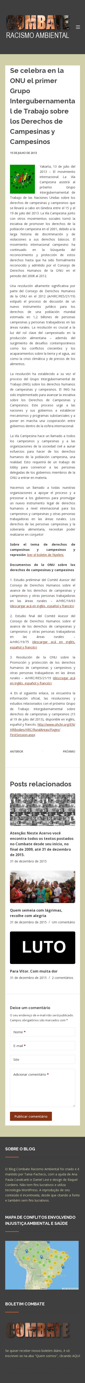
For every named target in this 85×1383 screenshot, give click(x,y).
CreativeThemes (18, 1377)
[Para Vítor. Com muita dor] (42, 947)
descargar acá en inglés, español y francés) (42, 606)
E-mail (19, 1045)
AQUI (76, 1356)
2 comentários (62, 977)
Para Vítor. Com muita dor (34, 971)
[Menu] (78, 27)
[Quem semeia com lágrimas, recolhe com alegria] (42, 887)
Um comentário (63, 922)
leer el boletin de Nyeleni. (45, 555)
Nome (19, 1032)
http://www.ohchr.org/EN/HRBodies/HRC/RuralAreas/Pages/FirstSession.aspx (42, 729)
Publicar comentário (31, 1116)
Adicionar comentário (31, 1074)
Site (16, 1059)
